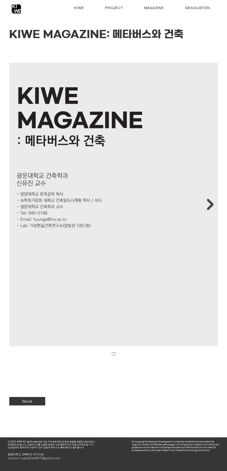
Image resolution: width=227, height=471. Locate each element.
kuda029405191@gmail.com (40, 458)
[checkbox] (113, 355)
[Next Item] (210, 204)
